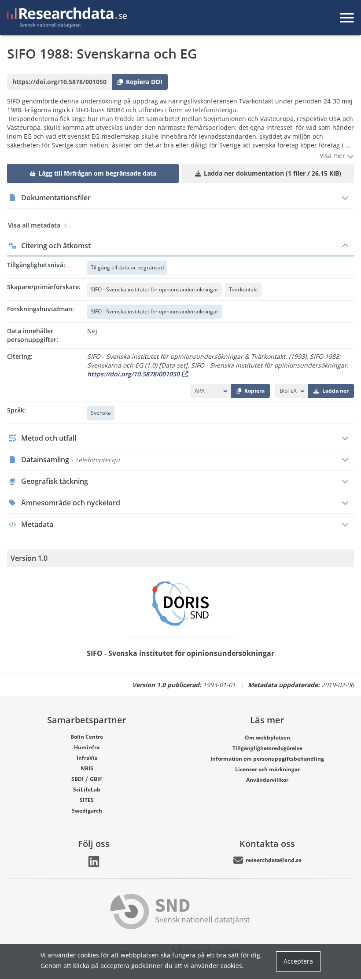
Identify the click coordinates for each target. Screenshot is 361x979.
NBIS (87, 768)
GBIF (96, 779)
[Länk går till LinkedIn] (94, 861)
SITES (87, 800)
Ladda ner (335, 390)
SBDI (77, 779)
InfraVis (87, 758)
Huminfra (86, 747)
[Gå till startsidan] (65, 18)
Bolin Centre (86, 736)
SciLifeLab (86, 789)
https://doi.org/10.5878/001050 (133, 374)
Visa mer (333, 155)
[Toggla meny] (346, 18)
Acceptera (298, 961)
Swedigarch (87, 810)
